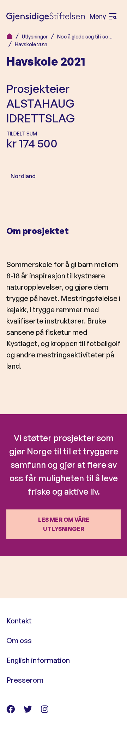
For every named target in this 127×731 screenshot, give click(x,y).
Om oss (19, 640)
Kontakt (19, 620)
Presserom (24, 680)
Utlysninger (35, 37)
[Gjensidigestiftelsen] (45, 16)
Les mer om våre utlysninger (63, 524)
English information (38, 660)
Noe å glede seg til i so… (85, 37)
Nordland (23, 176)
